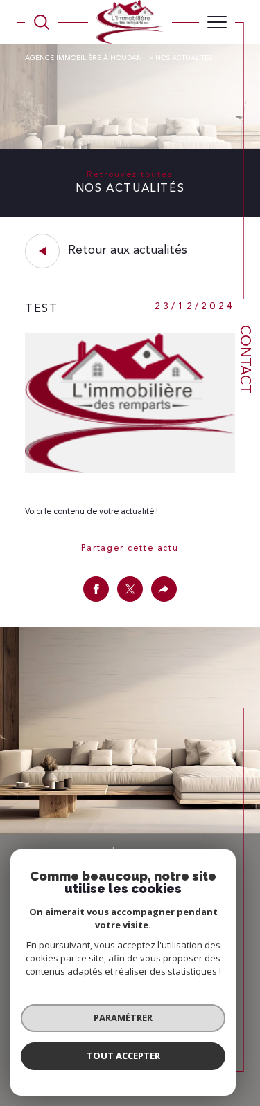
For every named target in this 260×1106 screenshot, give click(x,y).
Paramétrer (123, 1017)
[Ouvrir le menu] (217, 22)
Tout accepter (123, 1055)
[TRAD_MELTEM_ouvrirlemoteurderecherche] (41, 22)
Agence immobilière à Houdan (84, 58)
